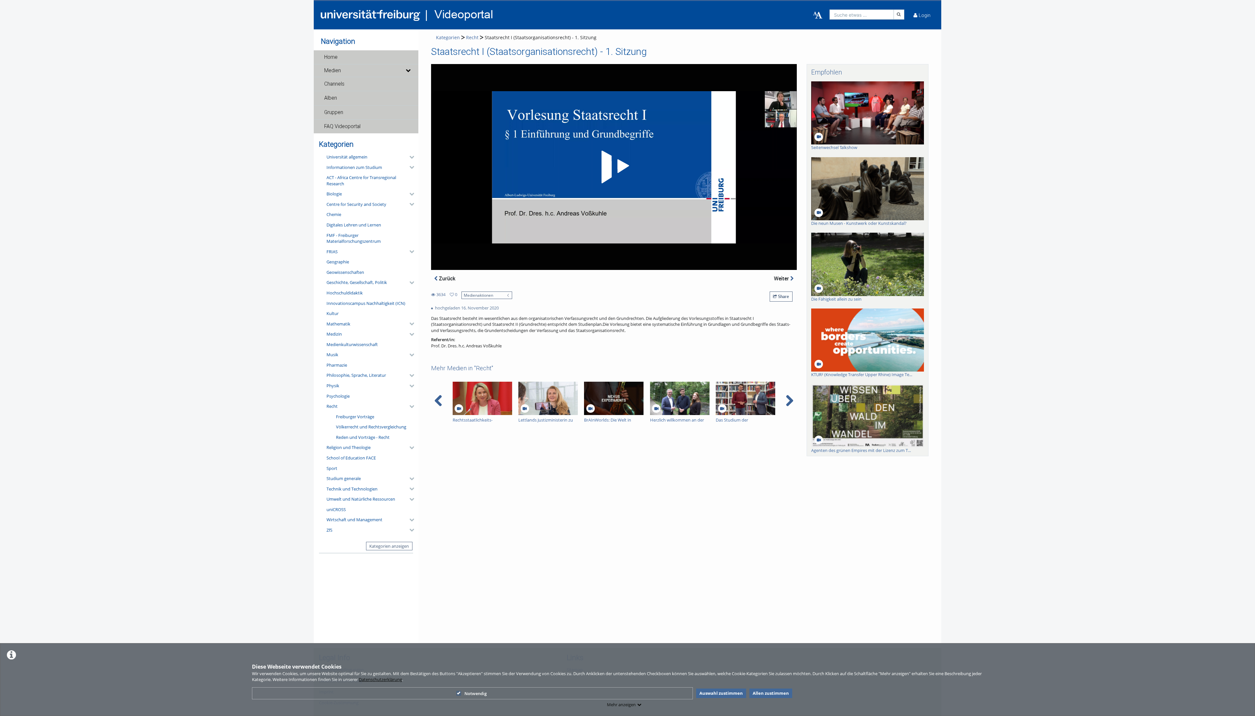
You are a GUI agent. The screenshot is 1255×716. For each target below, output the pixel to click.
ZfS (329, 530)
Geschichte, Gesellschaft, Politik (356, 282)
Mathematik (338, 324)
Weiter (782, 278)
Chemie (333, 214)
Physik (332, 386)
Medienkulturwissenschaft (352, 344)
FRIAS (332, 252)
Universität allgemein (346, 157)
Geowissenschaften (345, 272)
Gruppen (333, 112)
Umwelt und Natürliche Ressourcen (360, 499)
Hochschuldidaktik (344, 293)
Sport (331, 468)
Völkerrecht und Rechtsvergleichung (371, 427)
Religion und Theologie (348, 447)
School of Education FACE (351, 458)
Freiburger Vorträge (355, 417)
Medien (332, 71)
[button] (366, 57)
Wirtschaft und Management (354, 520)
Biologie (334, 194)
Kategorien (448, 37)
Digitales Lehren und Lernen (353, 225)
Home (331, 57)
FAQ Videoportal (342, 126)
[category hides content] (410, 157)
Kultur (332, 313)
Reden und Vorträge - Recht (363, 437)
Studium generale (343, 478)
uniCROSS (336, 509)
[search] (861, 14)
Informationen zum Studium (354, 167)
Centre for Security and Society (356, 204)
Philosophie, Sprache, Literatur (356, 375)
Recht (332, 406)
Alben (330, 98)
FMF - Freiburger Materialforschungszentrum (353, 238)
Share (783, 296)
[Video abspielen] (614, 167)
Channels (334, 84)
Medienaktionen (478, 295)
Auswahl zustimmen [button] (721, 693)
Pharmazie (336, 365)
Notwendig (475, 693)
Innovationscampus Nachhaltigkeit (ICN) (365, 303)
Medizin (334, 334)
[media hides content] (407, 70)
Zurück (446, 278)
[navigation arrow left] (438, 400)
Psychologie (338, 396)
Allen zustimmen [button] (771, 693)
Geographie (337, 262)
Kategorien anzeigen (389, 546)
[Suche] (899, 14)
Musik (332, 355)
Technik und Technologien (351, 489)
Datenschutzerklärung (380, 679)
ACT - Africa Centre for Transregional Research (361, 181)
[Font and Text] (818, 15)
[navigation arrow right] (789, 400)
